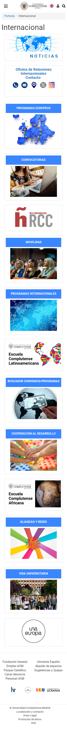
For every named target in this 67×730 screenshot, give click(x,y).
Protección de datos (29, 719)
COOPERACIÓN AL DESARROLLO (34, 433)
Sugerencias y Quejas (48, 670)
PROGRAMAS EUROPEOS (34, 108)
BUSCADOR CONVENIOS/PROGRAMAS (34, 381)
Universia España (48, 662)
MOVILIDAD (34, 242)
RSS (33, 723)
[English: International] (52, 5)
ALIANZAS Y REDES (33, 522)
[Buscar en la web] (64, 6)
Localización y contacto (30, 711)
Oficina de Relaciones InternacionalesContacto (34, 73)
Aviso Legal (29, 715)
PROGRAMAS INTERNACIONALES (33, 293)
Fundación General (15, 662)
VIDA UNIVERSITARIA (33, 573)
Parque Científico (15, 670)
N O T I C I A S (45, 56)
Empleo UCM (15, 666)
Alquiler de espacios (48, 666)
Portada (9, 16)
